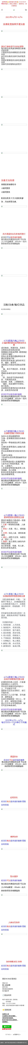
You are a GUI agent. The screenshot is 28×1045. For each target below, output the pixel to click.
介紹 (6, 983)
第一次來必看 (6, 985)
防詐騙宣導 (5, 991)
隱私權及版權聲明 (7, 989)
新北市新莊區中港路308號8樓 (15, 1005)
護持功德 (5, 987)
